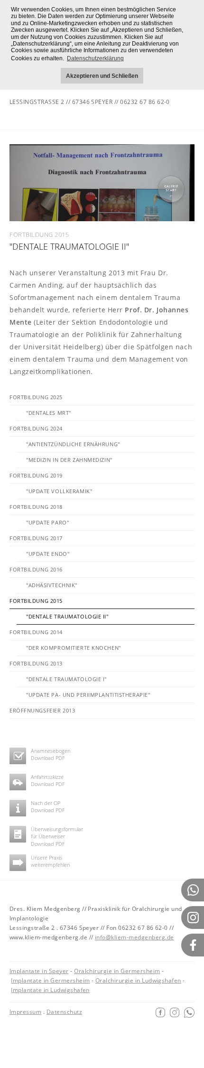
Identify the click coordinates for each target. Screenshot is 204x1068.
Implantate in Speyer (39, 971)
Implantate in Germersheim (50, 980)
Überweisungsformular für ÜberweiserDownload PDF (57, 836)
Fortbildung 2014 (36, 632)
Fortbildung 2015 (36, 600)
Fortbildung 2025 (36, 397)
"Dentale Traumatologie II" (67, 616)
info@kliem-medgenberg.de (134, 937)
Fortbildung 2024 (36, 428)
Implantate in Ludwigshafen (50, 990)
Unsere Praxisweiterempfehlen (50, 861)
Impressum (25, 1012)
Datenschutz (64, 1012)
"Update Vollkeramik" (59, 491)
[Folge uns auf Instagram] (174, 1011)
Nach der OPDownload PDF (48, 806)
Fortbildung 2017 (36, 538)
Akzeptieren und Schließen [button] (102, 76)
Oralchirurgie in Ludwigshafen (138, 980)
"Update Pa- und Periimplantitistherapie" (88, 694)
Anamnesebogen (50, 750)
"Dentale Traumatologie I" (66, 679)
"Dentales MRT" (48, 412)
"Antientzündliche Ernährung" (73, 444)
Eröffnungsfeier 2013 (42, 710)
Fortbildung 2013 (36, 663)
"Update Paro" (47, 522)
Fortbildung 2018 (36, 506)
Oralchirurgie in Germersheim (117, 971)
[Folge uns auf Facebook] (160, 1011)
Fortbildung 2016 (36, 569)
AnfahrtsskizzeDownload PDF (48, 780)
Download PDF (48, 757)
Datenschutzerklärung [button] (95, 58)
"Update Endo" (47, 553)
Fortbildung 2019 (36, 475)
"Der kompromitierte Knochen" (73, 647)
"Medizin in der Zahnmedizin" (69, 459)
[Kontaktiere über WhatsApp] (189, 1011)
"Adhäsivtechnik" (51, 585)
